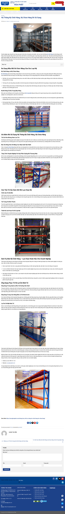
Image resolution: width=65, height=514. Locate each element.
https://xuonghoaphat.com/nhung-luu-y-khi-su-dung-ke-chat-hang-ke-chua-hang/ (25, 418)
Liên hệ (52, 9)
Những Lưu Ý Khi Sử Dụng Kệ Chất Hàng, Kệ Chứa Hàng (15, 441)
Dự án (12, 12)
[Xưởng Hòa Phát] (5, 3)
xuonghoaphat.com (11, 363)
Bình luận (5, 452)
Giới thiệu (33, 9)
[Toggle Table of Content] (61, 65)
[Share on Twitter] (30, 423)
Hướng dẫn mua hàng (39, 490)
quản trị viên (16, 21)
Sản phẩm (40, 9)
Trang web (46, 463)
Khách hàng (5, 12)
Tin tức (46, 9)
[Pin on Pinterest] (35, 423)
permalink (20, 427)
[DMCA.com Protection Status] (36, 501)
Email (24, 463)
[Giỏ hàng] (62, 507)
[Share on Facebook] (28, 423)
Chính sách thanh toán (39, 494)
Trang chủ (25, 9)
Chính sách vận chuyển (39, 492)
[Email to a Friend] (32, 423)
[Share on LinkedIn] (37, 423)
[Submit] (53, 3)
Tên (4, 463)
